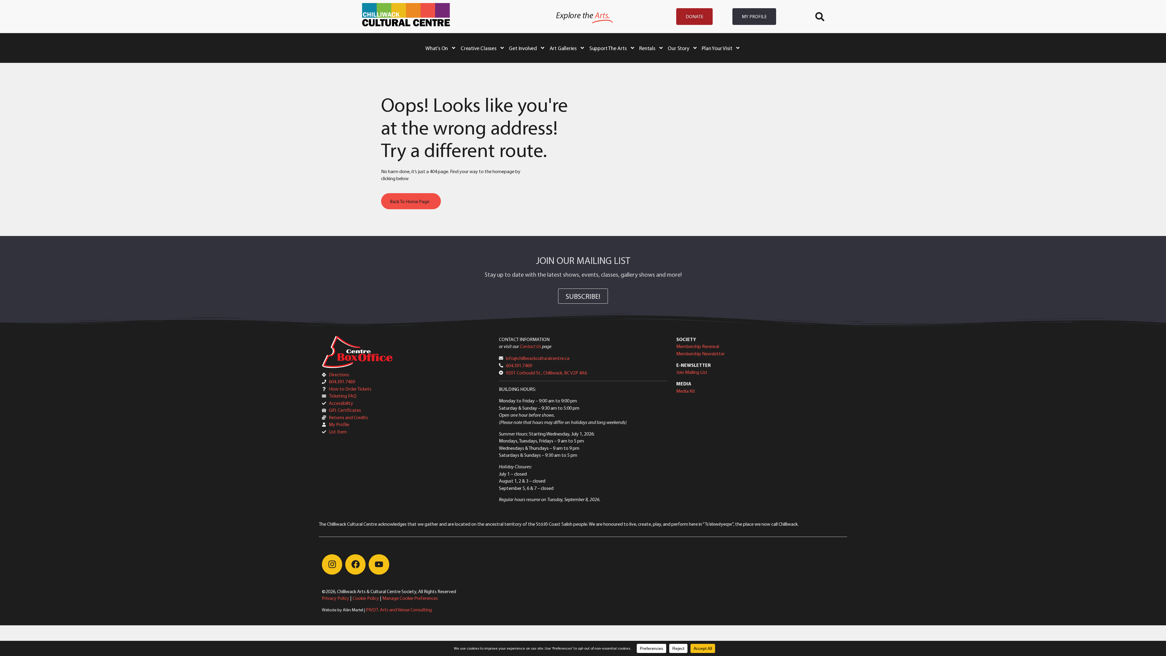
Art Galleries (563, 48)
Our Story (678, 48)
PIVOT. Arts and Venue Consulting (399, 609)
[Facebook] (355, 564)
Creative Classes (478, 48)
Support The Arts (608, 48)
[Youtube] (379, 564)
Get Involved (523, 48)
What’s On (436, 48)
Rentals (647, 48)
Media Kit (685, 391)
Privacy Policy (335, 598)
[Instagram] (332, 564)
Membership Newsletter (700, 353)
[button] (819, 16)
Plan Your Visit (717, 48)
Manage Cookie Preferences (410, 598)
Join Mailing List (691, 372)
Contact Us (530, 346)
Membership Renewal (697, 346)
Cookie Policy (366, 598)
